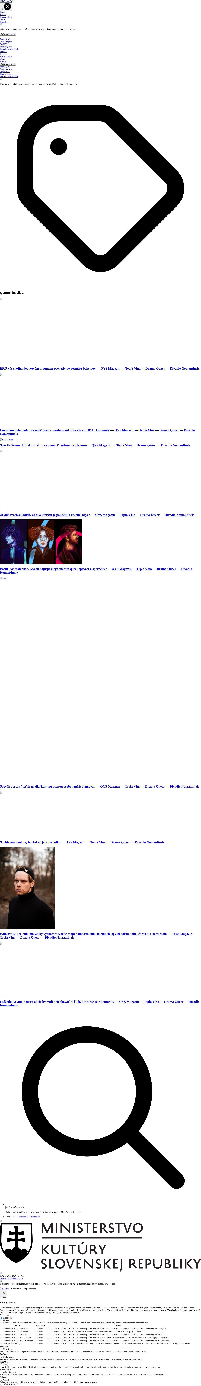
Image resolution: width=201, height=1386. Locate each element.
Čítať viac (4, 1289)
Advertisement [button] (6, 1369)
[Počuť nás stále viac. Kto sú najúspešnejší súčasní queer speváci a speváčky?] (41, 563)
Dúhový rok (5, 39)
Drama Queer (6, 46)
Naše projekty (8, 34)
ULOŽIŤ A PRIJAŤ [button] (9, 1385)
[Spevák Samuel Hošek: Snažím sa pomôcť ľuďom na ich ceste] (6, 439)
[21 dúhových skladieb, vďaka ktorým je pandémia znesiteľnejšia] (41, 509)
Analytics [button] (4, 1362)
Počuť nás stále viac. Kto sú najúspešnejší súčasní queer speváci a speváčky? (53, 569)
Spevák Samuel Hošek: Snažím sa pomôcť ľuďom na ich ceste (43, 445)
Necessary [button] (4, 1315)
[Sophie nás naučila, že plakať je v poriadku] (41, 836)
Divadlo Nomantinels (9, 49)
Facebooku (24, 1216)
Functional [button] (4, 1346)
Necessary (7, 1318)
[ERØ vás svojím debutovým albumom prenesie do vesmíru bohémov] (41, 362)
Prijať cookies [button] (30, 1289)
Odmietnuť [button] (16, 1289)
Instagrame (35, 1216)
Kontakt (3, 22)
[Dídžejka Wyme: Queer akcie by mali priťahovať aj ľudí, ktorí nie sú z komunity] (41, 996)
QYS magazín (6, 42)
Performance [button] (5, 1354)
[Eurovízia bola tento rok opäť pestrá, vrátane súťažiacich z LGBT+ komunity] (41, 424)
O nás (2, 19)
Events (3, 14)
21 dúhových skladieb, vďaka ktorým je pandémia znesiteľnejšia (45, 515)
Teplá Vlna (5, 44)
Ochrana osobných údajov (11, 1278)
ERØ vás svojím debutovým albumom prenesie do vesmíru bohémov (48, 368)
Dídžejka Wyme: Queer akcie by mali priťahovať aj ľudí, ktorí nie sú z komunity (57, 1001)
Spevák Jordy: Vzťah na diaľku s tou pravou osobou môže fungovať (47, 786)
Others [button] (3, 1377)
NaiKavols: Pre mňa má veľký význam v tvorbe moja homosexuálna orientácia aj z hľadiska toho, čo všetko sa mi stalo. (84, 934)
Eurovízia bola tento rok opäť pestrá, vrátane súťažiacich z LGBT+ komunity (55, 430)
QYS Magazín (110, 368)
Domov (3, 12)
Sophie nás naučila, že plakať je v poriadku (30, 842)
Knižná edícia (6, 17)
